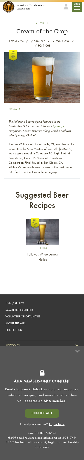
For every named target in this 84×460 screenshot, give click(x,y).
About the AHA (15, 323)
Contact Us (13, 330)
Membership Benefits (19, 310)
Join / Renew (14, 303)
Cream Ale (16, 109)
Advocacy (12, 345)
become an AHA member (45, 400)
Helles (43, 248)
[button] (77, 403)
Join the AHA (42, 413)
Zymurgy (58, 126)
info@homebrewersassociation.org (32, 437)
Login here (57, 424)
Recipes (42, 23)
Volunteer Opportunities (22, 316)
